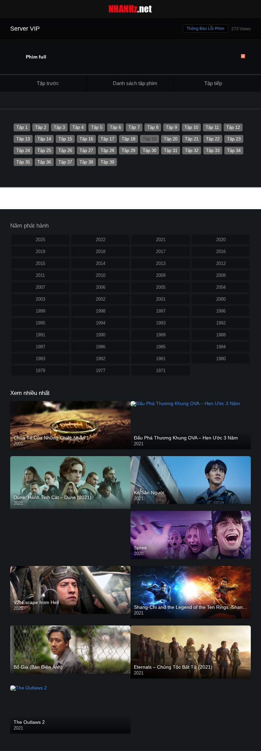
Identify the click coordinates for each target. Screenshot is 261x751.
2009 (161, 275)
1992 (221, 323)
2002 (100, 299)
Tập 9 (171, 127)
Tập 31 (170, 150)
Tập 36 (44, 162)
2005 (161, 287)
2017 (161, 251)
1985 (161, 346)
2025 (40, 239)
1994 (100, 323)
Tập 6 (115, 127)
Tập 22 (213, 138)
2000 (221, 299)
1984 (221, 346)
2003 (40, 299)
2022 (100, 239)
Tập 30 (149, 150)
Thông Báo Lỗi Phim (205, 28)
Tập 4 (78, 127)
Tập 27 (86, 150)
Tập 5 (96, 127)
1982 (100, 358)
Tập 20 (170, 138)
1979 (40, 370)
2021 (161, 239)
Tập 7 (134, 127)
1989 (161, 334)
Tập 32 (191, 150)
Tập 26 (65, 150)
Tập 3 (59, 127)
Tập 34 (234, 150)
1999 (40, 311)
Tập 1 (22, 127)
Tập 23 (234, 138)
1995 (40, 323)
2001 (161, 299)
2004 (221, 287)
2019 (40, 251)
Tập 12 (233, 127)
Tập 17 (107, 138)
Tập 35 (23, 162)
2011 (40, 275)
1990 (100, 334)
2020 (221, 239)
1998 (100, 311)
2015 (40, 263)
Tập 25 (44, 150)
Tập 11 (212, 127)
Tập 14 (44, 138)
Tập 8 (152, 127)
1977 (100, 370)
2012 (221, 263)
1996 (221, 311)
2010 (100, 275)
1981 (161, 358)
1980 (221, 358)
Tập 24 (23, 150)
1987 (40, 346)
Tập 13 (23, 138)
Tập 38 (86, 162)
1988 (221, 334)
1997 (161, 311)
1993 (161, 323)
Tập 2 (40, 127)
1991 (40, 334)
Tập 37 (65, 162)
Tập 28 (107, 150)
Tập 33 (213, 150)
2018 (100, 251)
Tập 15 (65, 138)
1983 (40, 358)
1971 (161, 370)
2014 (100, 263)
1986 (100, 346)
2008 (221, 275)
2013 (161, 263)
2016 (221, 251)
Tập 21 (191, 138)
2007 (40, 287)
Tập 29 (128, 150)
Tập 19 (149, 138)
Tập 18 (128, 138)
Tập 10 (191, 127)
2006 (100, 287)
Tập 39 (107, 162)
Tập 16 (86, 138)
